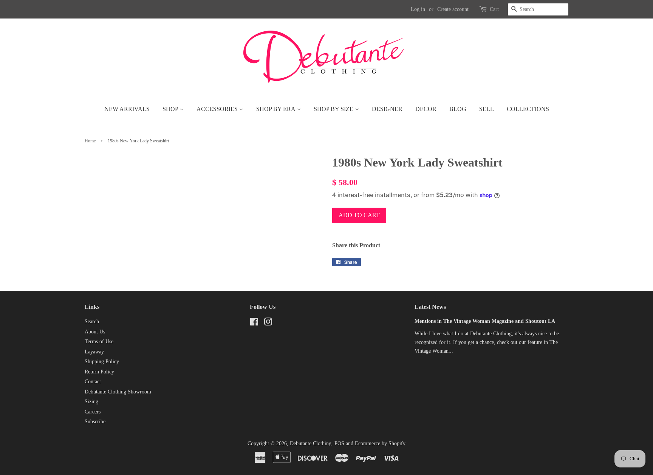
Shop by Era (276, 109)
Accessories (218, 109)
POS (339, 443)
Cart (494, 9)
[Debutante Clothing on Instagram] (268, 323)
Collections (528, 109)
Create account (453, 9)
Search (92, 321)
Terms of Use (99, 341)
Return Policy (99, 372)
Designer (387, 109)
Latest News (430, 307)
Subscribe (95, 421)
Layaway (94, 352)
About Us (95, 332)
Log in (418, 9)
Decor (425, 109)
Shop (170, 109)
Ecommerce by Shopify (380, 443)
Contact (93, 381)
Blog (457, 109)
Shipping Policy (102, 361)
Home (90, 140)
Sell (486, 109)
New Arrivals (127, 109)
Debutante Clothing (310, 443)
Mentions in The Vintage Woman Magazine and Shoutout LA (485, 321)
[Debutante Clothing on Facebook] (254, 323)
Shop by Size (334, 109)
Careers (93, 412)
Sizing (91, 401)
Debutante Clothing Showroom (118, 392)
